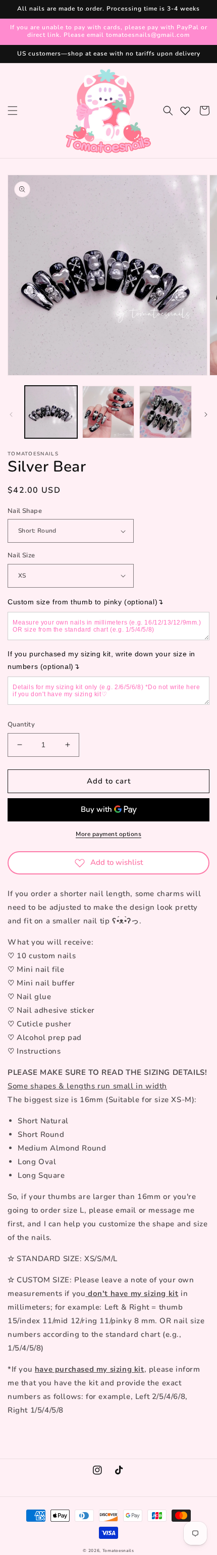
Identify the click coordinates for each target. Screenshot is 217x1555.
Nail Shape (25, 510)
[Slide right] (206, 414)
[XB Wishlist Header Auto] (185, 110)
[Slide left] (11, 414)
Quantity (21, 724)
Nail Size (21, 555)
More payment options (108, 834)
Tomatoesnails (118, 1550)
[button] (13, 110)
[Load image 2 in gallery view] (108, 412)
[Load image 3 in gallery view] (165, 412)
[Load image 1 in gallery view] (51, 412)
